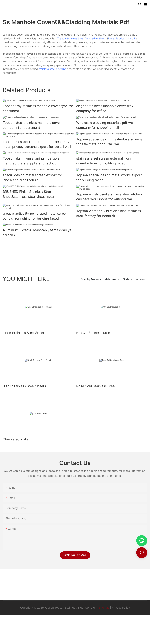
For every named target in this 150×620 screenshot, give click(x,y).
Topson (61, 38)
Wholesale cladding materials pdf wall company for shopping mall (105, 125)
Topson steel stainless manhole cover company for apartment (32, 125)
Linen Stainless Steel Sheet (23, 333)
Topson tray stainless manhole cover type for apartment (38, 108)
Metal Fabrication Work (122, 38)
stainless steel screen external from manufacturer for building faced (103, 160)
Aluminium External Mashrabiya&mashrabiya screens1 (37, 232)
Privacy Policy (121, 607)
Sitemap (103, 607)
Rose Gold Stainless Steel (95, 386)
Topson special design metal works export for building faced (109, 177)
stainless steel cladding (52, 68)
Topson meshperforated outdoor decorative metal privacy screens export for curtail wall (37, 144)
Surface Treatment (134, 279)
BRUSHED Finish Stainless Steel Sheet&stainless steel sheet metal (29, 194)
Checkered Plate (15, 439)
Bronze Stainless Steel (93, 333)
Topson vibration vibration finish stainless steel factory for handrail (108, 213)
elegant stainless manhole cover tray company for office (104, 108)
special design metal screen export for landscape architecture (32, 177)
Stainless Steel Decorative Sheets (87, 38)
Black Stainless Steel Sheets (24, 386)
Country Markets (91, 279)
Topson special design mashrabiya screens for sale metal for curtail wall (109, 141)
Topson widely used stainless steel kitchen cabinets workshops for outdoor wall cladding (109, 197)
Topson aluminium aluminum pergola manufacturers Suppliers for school (31, 160)
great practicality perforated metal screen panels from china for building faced (35, 216)
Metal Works (112, 279)
